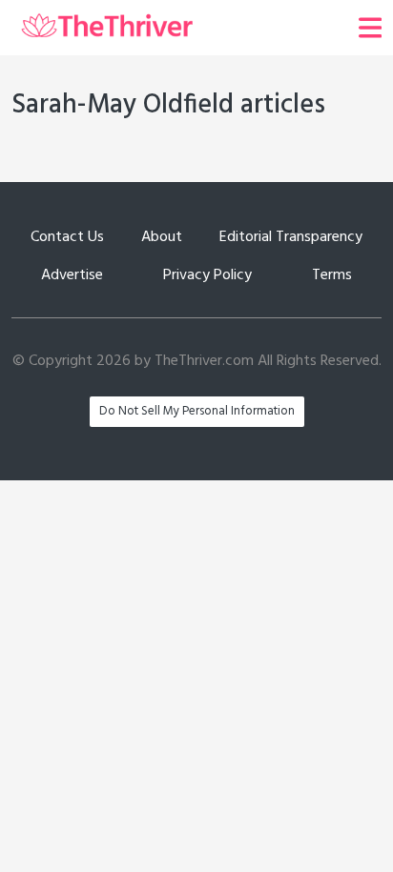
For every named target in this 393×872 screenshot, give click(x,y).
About (161, 237)
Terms (332, 275)
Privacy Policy (207, 275)
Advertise (72, 275)
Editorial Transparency (290, 237)
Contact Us (67, 237)
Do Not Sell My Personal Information (197, 411)
